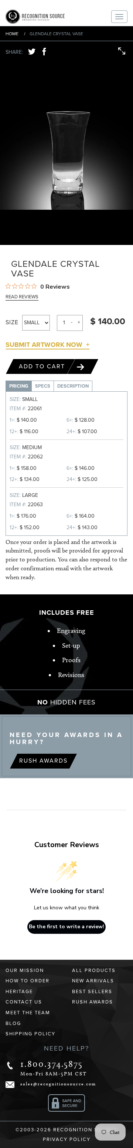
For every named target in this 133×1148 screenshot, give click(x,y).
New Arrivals (93, 981)
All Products (94, 970)
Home (12, 33)
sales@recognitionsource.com (58, 1083)
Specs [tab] (42, 386)
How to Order (28, 981)
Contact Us (24, 1002)
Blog (13, 1023)
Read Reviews (22, 297)
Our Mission (25, 970)
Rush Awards (43, 760)
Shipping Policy (30, 1034)
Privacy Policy (67, 1139)
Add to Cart (43, 366)
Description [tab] (73, 386)
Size (12, 322)
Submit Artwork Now (44, 345)
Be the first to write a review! (66, 926)
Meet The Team (28, 1013)
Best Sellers (92, 992)
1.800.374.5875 (51, 1063)
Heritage (19, 992)
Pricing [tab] (18, 386)
